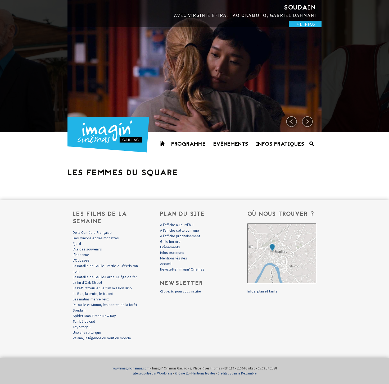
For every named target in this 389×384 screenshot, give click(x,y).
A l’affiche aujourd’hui (176, 224)
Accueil (165, 263)
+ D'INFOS (52, 24)
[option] (194, 66)
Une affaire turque (87, 332)
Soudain (79, 310)
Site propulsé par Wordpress (152, 373)
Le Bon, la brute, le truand (93, 293)
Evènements (230, 144)
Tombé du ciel (84, 321)
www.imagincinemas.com (131, 368)
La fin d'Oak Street (87, 282)
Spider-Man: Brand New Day (94, 315)
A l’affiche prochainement (180, 236)
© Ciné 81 (182, 373)
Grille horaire (170, 241)
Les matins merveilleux (91, 299)
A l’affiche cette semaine (179, 230)
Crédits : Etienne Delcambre (237, 373)
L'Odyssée (81, 260)
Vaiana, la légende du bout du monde (102, 338)
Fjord (77, 243)
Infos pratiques (280, 144)
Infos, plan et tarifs (262, 291)
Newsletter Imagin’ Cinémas (182, 269)
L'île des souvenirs (87, 249)
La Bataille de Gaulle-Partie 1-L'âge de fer (105, 277)
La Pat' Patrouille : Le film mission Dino (102, 288)
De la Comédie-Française (92, 232)
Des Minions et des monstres (96, 238)
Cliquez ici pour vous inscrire (180, 291)
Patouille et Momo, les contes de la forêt (105, 304)
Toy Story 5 (82, 326)
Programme (188, 144)
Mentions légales (173, 258)
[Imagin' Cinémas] (110, 150)
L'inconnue (81, 254)
